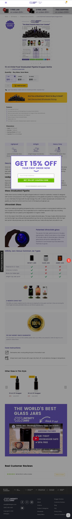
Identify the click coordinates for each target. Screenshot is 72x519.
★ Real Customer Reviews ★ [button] (2, 261)
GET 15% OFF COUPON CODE (36, 180)
